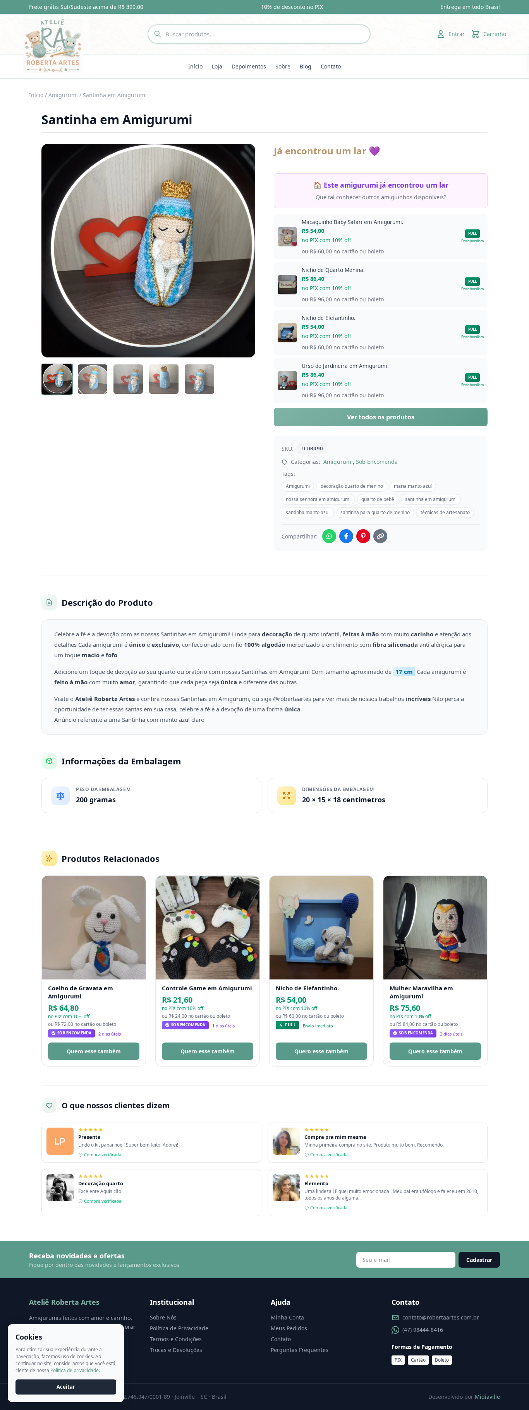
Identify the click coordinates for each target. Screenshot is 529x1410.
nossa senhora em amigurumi (318, 499)
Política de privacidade (74, 1370)
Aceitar (66, 1386)
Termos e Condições (176, 1339)
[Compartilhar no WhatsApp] (329, 536)
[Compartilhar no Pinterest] (363, 536)
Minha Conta (287, 1317)
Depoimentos (249, 66)
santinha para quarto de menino (375, 512)
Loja (217, 66)
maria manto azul (413, 486)
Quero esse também (94, 1051)
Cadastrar (479, 1259)
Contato (331, 66)
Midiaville (487, 1396)
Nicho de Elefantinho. (307, 988)
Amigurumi (63, 95)
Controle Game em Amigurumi (207, 988)
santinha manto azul (308, 512)
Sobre (282, 66)
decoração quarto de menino (352, 486)
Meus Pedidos (289, 1328)
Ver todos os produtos (380, 417)
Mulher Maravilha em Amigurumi (421, 992)
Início (195, 66)
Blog (305, 66)
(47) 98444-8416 (422, 1329)
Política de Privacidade (179, 1328)
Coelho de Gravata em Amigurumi (80, 992)
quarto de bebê (377, 499)
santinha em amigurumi (431, 499)
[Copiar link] (380, 536)
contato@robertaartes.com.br (440, 1317)
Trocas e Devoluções (176, 1350)
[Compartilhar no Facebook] (346, 536)
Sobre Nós (163, 1317)
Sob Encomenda (377, 461)
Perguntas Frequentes (299, 1350)
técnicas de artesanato (445, 512)
